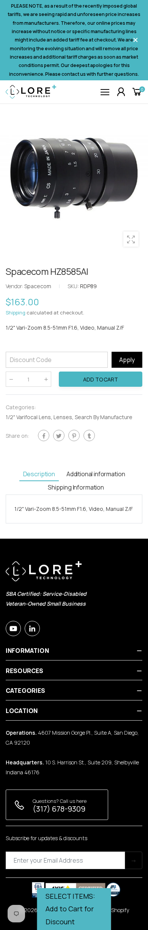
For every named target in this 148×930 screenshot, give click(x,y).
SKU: (74, 286)
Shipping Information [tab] (76, 487)
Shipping (15, 312)
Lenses (63, 417)
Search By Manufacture (103, 417)
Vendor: (15, 286)
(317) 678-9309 (59, 809)
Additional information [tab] (95, 474)
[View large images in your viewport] (131, 239)
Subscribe (133, 860)
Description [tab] (39, 474)
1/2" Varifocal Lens (28, 417)
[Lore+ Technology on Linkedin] (32, 628)
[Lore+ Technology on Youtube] (13, 628)
